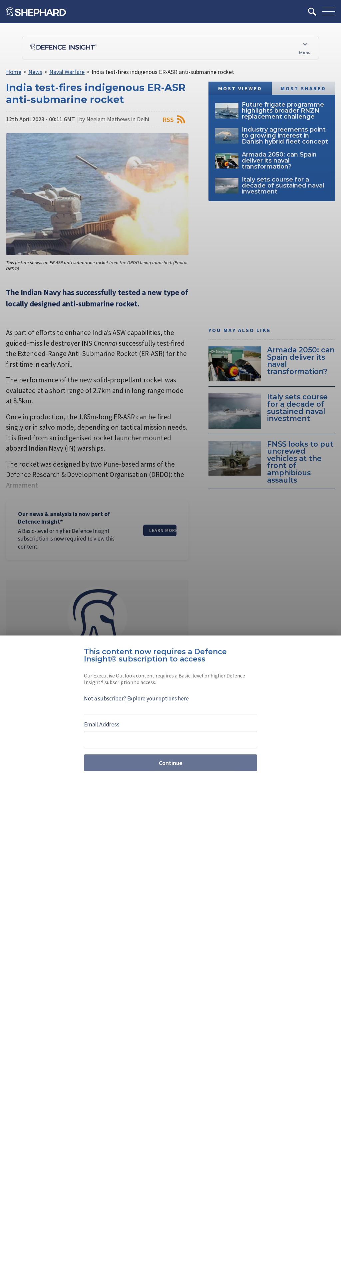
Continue (170, 763)
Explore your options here (158, 698)
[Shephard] (36, 11)
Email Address (102, 724)
